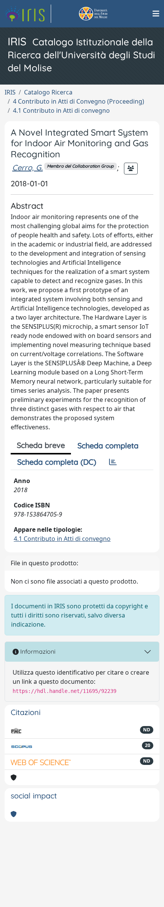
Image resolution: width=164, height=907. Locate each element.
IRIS (10, 92)
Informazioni (37, 651)
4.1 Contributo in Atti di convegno (61, 110)
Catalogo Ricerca (48, 92)
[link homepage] (28, 14)
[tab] (113, 462)
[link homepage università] (101, 14)
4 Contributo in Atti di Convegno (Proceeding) (78, 101)
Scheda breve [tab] (41, 445)
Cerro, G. (27, 167)
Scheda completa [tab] (107, 445)
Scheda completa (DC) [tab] (56, 462)
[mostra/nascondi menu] (156, 14)
